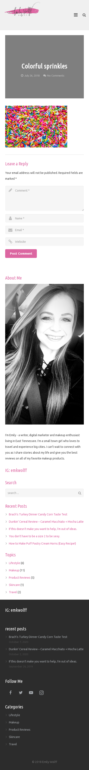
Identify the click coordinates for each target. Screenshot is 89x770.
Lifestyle (14, 563)
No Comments (55, 75)
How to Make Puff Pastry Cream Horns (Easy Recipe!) (42, 543)
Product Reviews (19, 577)
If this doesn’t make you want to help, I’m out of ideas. (43, 529)
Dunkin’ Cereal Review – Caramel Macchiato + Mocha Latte (46, 521)
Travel (13, 592)
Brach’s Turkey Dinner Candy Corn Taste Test (38, 514)
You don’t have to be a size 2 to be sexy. (34, 536)
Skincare (14, 585)
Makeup (14, 570)
